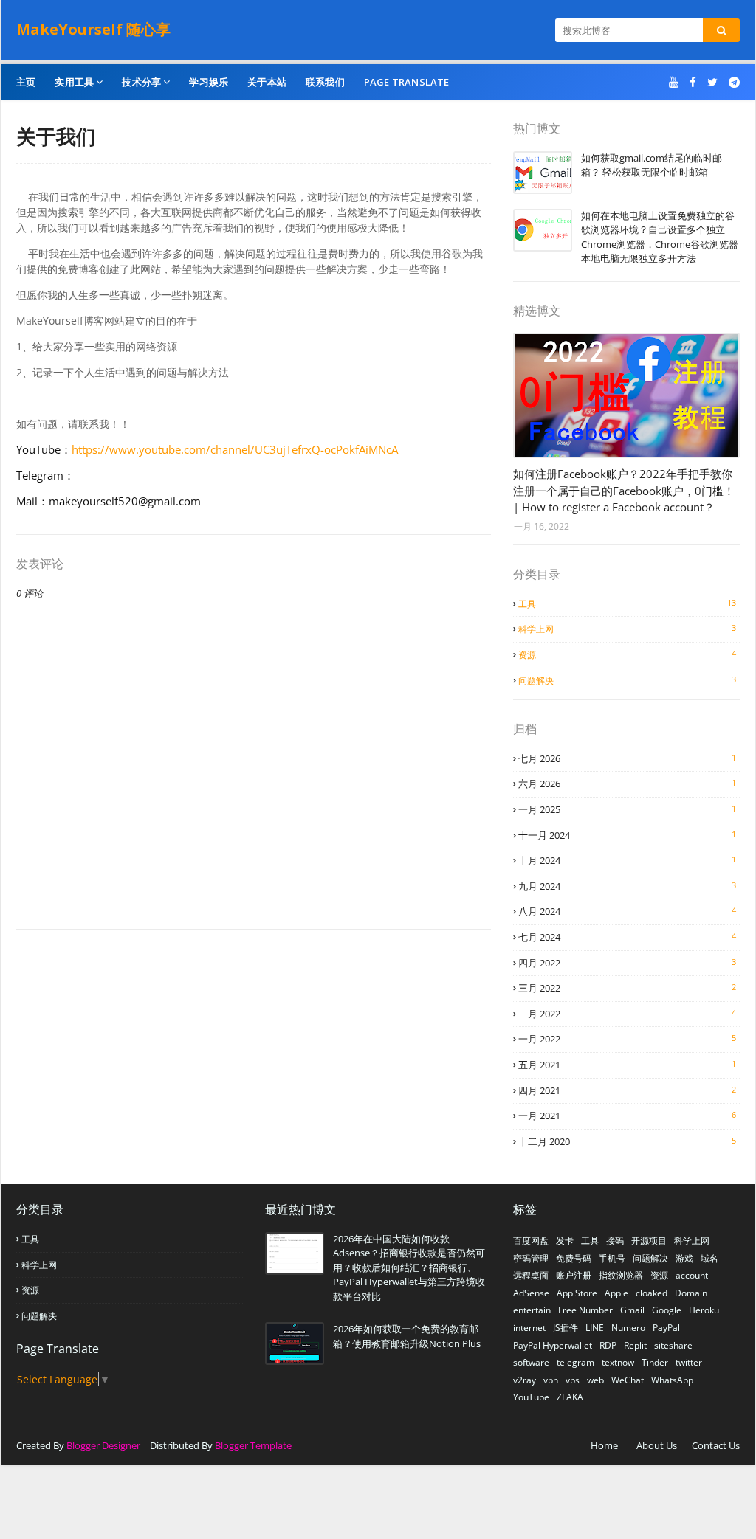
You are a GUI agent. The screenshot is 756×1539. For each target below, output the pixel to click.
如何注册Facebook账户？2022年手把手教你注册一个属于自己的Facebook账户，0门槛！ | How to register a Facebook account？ (624, 490)
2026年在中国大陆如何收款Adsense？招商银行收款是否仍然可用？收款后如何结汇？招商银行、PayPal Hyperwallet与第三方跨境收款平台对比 (409, 1267)
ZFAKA (570, 1397)
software (531, 1362)
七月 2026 (627, 758)
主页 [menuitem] (25, 82)
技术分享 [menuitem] (141, 82)
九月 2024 (627, 886)
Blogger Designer (103, 1445)
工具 (627, 603)
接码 (615, 1240)
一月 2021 (627, 1115)
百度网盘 (531, 1240)
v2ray (524, 1380)
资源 (627, 654)
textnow (618, 1362)
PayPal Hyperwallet (552, 1345)
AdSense (531, 1293)
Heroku (704, 1310)
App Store (577, 1293)
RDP (607, 1345)
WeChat (627, 1380)
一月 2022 (627, 1038)
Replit (635, 1345)
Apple (616, 1293)
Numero (628, 1327)
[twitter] (712, 82)
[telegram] (732, 82)
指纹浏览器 (621, 1275)
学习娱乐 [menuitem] (208, 82)
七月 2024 (627, 937)
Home (604, 1445)
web (595, 1380)
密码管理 (531, 1258)
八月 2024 (627, 911)
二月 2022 (627, 1013)
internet (529, 1327)
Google (666, 1310)
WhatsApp (672, 1380)
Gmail (632, 1310)
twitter (689, 1362)
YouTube (531, 1397)
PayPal (666, 1327)
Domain (691, 1293)
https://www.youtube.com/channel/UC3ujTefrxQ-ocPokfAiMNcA (235, 449)
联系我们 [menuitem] (325, 82)
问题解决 (627, 680)
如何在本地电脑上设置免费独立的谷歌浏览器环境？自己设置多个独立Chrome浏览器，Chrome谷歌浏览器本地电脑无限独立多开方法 (659, 237)
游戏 (684, 1258)
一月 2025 (627, 809)
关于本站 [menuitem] (266, 82)
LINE (594, 1327)
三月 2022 (627, 988)
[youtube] (673, 82)
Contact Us (716, 1445)
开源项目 (649, 1240)
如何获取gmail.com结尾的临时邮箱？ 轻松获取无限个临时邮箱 (651, 165)
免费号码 (573, 1258)
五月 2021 (627, 1064)
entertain (532, 1310)
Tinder (655, 1362)
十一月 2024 (627, 835)
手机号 (612, 1258)
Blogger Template (253, 1445)
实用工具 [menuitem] (74, 82)
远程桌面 (531, 1275)
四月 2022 (627, 962)
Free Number (585, 1310)
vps (573, 1380)
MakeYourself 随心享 (93, 29)
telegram (575, 1362)
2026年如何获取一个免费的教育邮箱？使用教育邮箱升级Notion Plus (407, 1336)
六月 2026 (627, 783)
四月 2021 (627, 1090)
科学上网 (627, 628)
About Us (656, 1445)
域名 (709, 1258)
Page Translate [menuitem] (407, 82)
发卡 (565, 1240)
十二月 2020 (627, 1141)
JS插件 (565, 1327)
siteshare (673, 1345)
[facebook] (693, 82)
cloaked (651, 1293)
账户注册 (573, 1275)
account (692, 1275)
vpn (550, 1380)
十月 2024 (627, 860)
